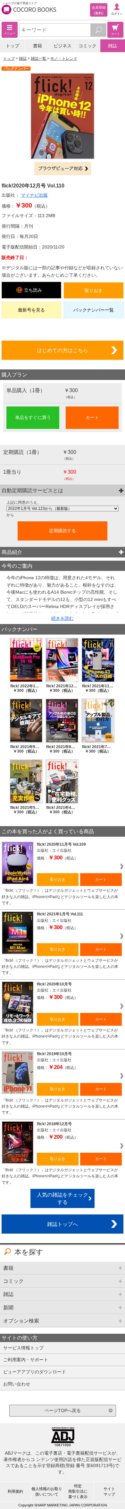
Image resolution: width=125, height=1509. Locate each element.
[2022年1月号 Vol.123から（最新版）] (62, 508)
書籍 (37, 45)
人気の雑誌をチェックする (62, 1198)
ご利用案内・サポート (25, 1359)
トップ (12, 45)
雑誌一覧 (39, 58)
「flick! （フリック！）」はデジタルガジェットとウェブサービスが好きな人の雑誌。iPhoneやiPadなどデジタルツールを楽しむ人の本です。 (60, 896)
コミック (87, 45)
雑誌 (112, 45)
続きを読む (62, 618)
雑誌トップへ (62, 1224)
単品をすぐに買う (33, 417)
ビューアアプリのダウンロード (34, 1371)
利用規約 (15, 1491)
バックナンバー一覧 (93, 309)
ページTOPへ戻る (63, 1410)
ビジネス (62, 45)
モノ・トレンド (63, 58)
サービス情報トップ (23, 1347)
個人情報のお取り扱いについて (46, 1492)
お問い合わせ (16, 1384)
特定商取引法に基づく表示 (78, 1491)
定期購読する (62, 530)
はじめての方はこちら (62, 350)
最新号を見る (31, 309)
